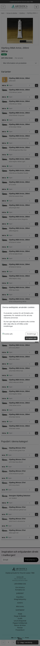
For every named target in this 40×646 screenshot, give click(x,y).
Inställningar (31, 334)
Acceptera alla (31, 338)
